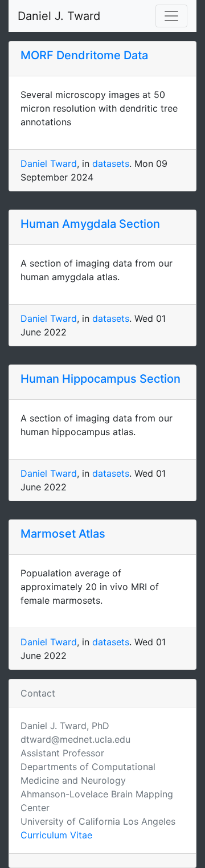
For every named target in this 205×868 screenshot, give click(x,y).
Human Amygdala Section (90, 224)
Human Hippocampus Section (100, 379)
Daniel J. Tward (59, 16)
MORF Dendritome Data (84, 55)
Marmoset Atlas (62, 534)
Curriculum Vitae (56, 835)
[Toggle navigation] (171, 16)
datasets (110, 163)
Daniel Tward (48, 163)
